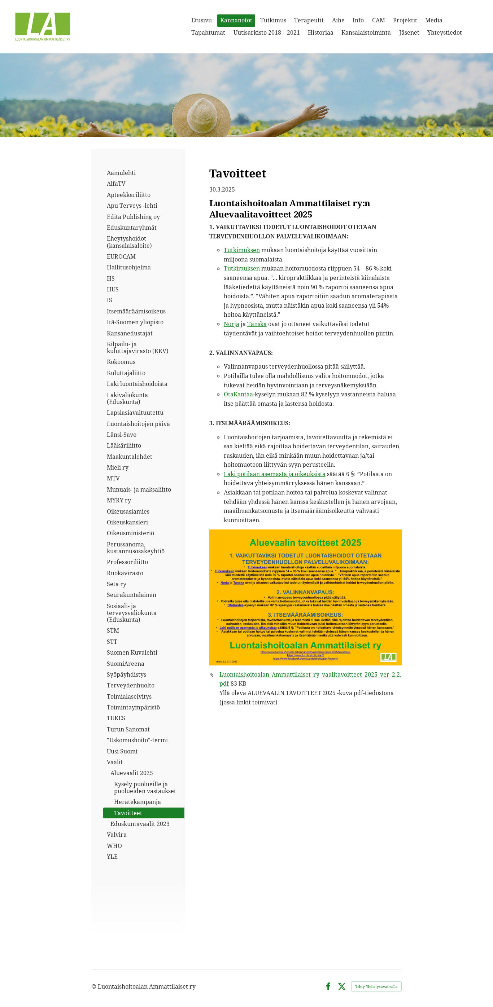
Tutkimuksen (242, 250)
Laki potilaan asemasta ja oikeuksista (275, 474)
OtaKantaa (238, 394)
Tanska (257, 324)
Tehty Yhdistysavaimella (376, 986)
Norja (231, 324)
